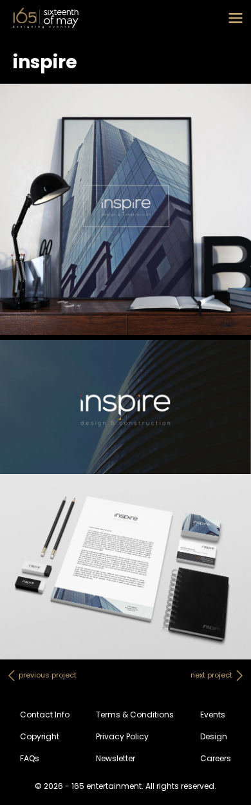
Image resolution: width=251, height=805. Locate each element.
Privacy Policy (122, 736)
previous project (48, 675)
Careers (215, 758)
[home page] (46, 18)
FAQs (29, 758)
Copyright (39, 736)
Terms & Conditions (135, 714)
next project (211, 675)
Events (212, 714)
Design (213, 736)
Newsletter (115, 758)
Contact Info (45, 714)
